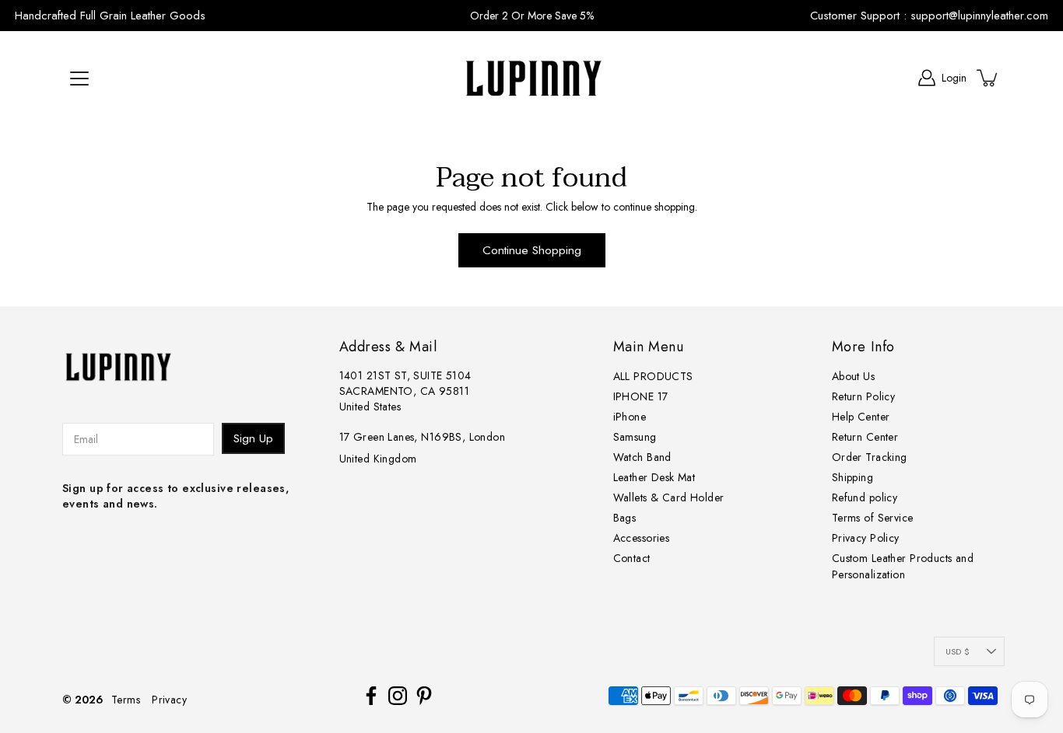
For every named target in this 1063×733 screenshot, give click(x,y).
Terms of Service (873, 517)
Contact (632, 558)
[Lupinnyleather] (531, 78)
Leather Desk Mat (654, 477)
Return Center (865, 437)
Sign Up (253, 438)
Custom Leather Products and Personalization (903, 566)
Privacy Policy (866, 538)
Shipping (852, 477)
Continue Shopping (531, 250)
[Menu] (79, 78)
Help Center (861, 416)
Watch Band (642, 457)
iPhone (630, 416)
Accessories (641, 538)
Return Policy (863, 396)
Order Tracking (869, 457)
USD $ (957, 651)
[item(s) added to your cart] (988, 77)
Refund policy (864, 497)
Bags (625, 517)
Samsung (635, 437)
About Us (853, 376)
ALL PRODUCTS (653, 376)
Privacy (169, 699)
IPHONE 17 (640, 396)
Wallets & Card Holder (668, 497)
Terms (125, 699)
